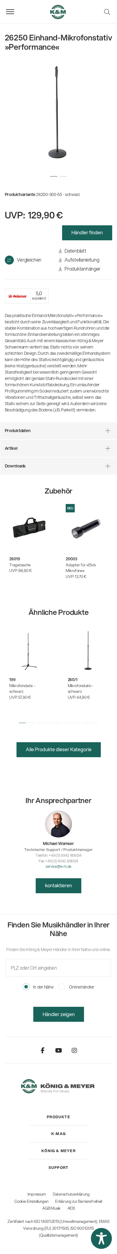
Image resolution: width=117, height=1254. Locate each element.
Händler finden (87, 232)
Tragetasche (20, 565)
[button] (22, 723)
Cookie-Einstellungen (31, 1201)
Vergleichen (29, 259)
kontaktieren (58, 885)
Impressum (37, 1194)
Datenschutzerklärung (71, 1194)
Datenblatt (75, 250)
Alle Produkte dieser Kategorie (59, 749)
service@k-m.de (58, 866)
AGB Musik (51, 1208)
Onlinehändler (81, 987)
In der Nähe (43, 987)
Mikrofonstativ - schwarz (22, 688)
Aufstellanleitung (81, 259)
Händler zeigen (59, 1014)
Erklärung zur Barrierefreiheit (79, 1201)
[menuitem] (58, 1117)
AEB (71, 1208)
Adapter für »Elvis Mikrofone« (80, 568)
